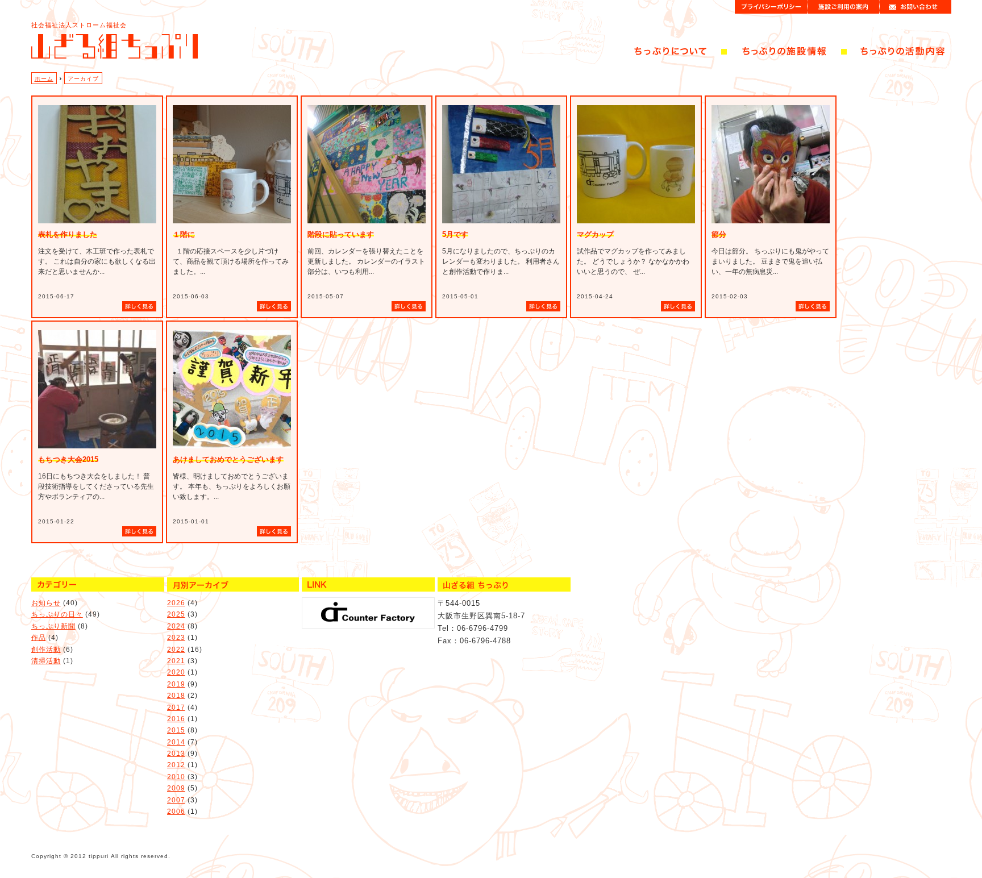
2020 (176, 672)
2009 (176, 788)
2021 (176, 661)
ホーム (44, 79)
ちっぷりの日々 (57, 614)
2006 (176, 811)
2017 (176, 707)
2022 (176, 650)
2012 (176, 765)
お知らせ (46, 603)
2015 (176, 730)
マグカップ (595, 234)
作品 (38, 638)
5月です (455, 234)
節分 (718, 234)
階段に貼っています (340, 234)
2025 (176, 614)
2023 (176, 638)
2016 (176, 719)
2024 (176, 626)
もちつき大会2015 (68, 459)
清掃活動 (46, 661)
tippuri (99, 856)
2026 (176, 603)
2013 (176, 754)
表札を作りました (67, 234)
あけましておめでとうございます (228, 459)
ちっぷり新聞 (53, 626)
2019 (176, 684)
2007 (176, 800)
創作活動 (46, 650)
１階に (184, 234)
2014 (176, 742)
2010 (176, 777)
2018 (176, 696)
